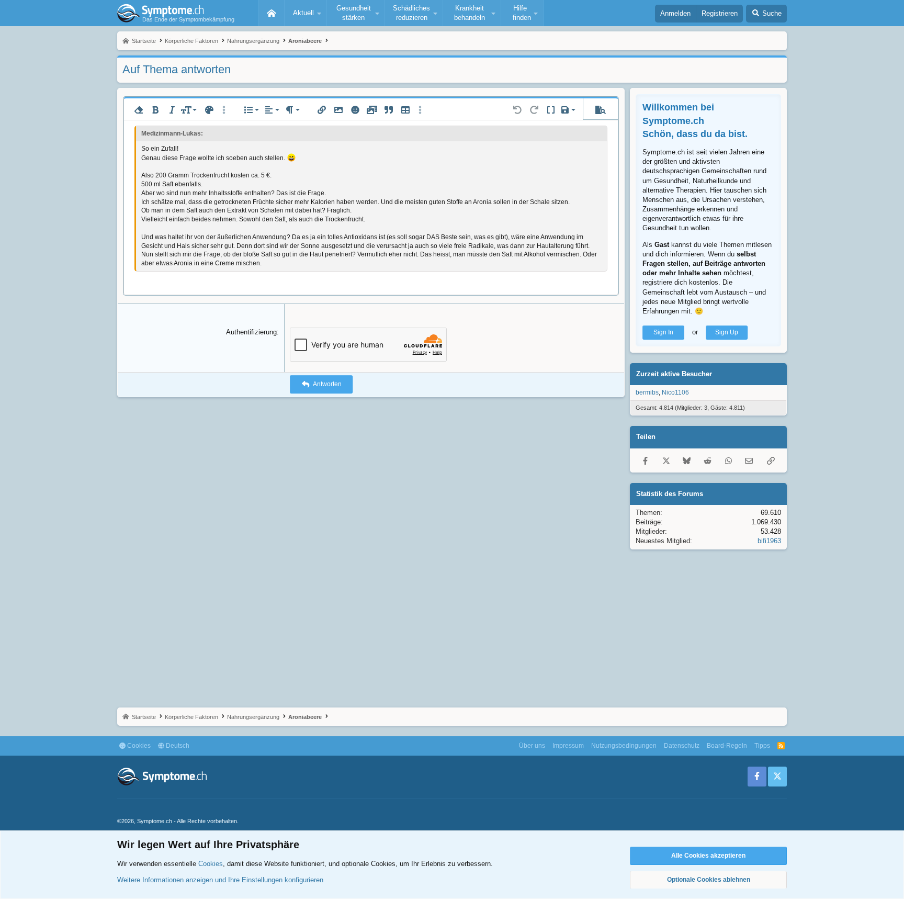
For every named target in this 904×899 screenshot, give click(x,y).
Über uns (532, 745)
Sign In (663, 332)
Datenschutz (681, 745)
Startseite (271, 13)
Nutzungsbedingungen (624, 745)
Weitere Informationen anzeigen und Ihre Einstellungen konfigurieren (220, 880)
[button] (305, 13)
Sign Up (726, 332)
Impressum (568, 745)
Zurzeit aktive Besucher (674, 374)
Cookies (138, 745)
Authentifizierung (251, 332)
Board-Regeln (727, 745)
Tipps (762, 745)
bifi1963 (769, 541)
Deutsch (176, 745)
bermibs (647, 392)
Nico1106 (675, 392)
